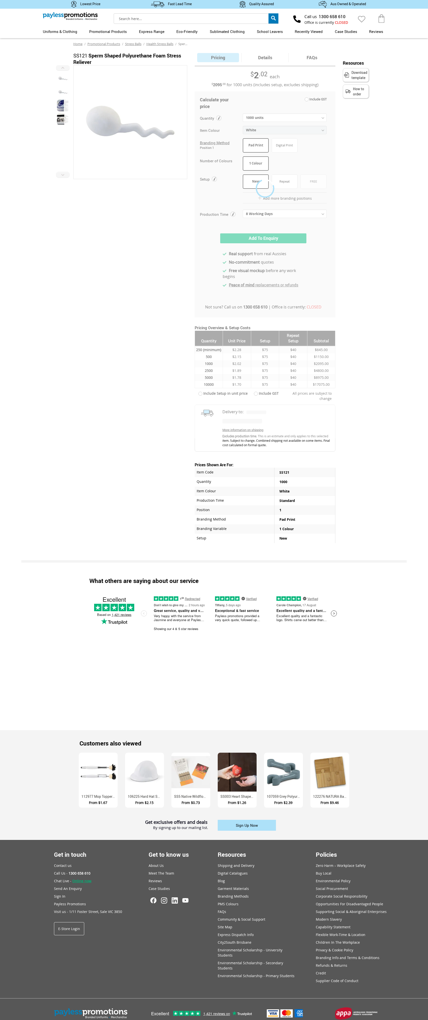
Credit (321, 973)
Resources (232, 854)
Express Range (151, 31)
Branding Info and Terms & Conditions (347, 957)
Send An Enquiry (68, 888)
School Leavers (270, 31)
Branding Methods (233, 896)
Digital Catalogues (233, 873)
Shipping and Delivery (236, 865)
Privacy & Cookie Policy (334, 950)
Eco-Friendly (187, 31)
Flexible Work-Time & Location (340, 934)
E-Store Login (69, 928)
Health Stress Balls (159, 44)
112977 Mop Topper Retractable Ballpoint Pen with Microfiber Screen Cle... (99, 796)
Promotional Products (108, 31)
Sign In (59, 896)
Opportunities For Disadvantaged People (349, 904)
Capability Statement (333, 927)
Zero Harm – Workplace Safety (341, 865)
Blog (221, 881)
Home (77, 44)
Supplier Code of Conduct (337, 980)
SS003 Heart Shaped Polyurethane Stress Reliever (238, 796)
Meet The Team (161, 873)
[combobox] (196, 18)
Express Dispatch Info (236, 934)
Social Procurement (332, 888)
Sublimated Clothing (227, 31)
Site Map (225, 927)
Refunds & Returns (331, 965)
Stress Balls (133, 44)
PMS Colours (228, 904)
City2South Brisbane (234, 942)
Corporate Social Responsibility (341, 896)
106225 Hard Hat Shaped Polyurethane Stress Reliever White (146, 796)
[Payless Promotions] (70, 16)
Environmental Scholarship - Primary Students (256, 975)
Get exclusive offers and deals (176, 822)
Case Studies (346, 31)
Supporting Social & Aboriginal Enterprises (351, 911)
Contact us (63, 865)
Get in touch (70, 854)
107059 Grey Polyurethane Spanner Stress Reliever (285, 796)
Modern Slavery (329, 919)
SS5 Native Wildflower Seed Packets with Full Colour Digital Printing (192, 796)
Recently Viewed (309, 31)
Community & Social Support (241, 919)
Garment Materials (233, 888)
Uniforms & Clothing (60, 31)
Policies (326, 854)
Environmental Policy (333, 881)
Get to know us (169, 854)
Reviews (376, 31)
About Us (156, 865)
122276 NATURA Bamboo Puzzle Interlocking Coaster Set (331, 796)
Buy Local (323, 873)
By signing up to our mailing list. (180, 828)
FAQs (222, 911)
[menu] (214, 31)
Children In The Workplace (338, 942)
